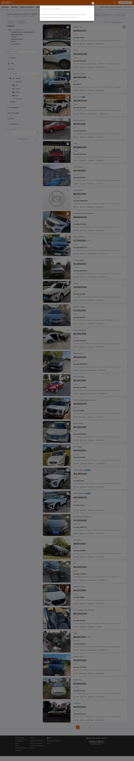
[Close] (93, 3)
